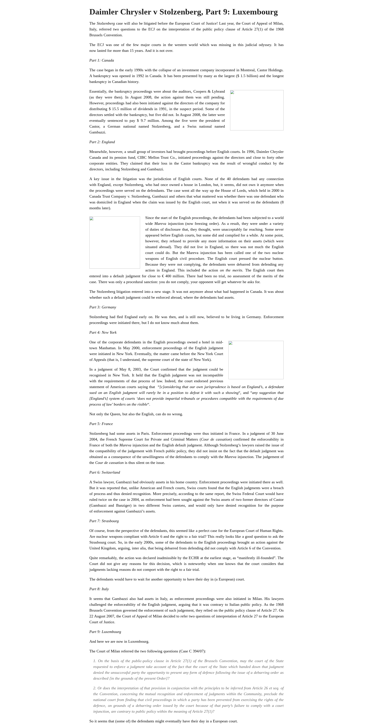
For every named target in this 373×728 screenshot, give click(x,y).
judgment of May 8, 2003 (119, 369)
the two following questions (156, 651)
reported (113, 488)
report (219, 494)
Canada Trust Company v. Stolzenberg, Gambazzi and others (137, 196)
